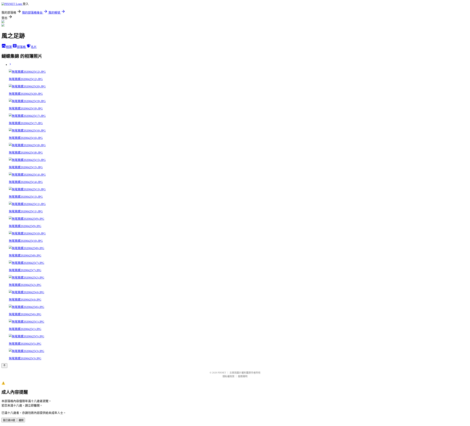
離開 (21, 420)
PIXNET (222, 372)
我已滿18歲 (9, 420)
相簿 (9, 47)
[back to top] (4, 365)
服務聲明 (242, 376)
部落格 (21, 47)
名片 (34, 47)
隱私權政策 (228, 376)
